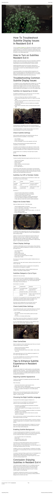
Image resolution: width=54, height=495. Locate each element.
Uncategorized (13, 482)
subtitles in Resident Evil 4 (22, 47)
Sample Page (50, 2)
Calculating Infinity (5, 2)
